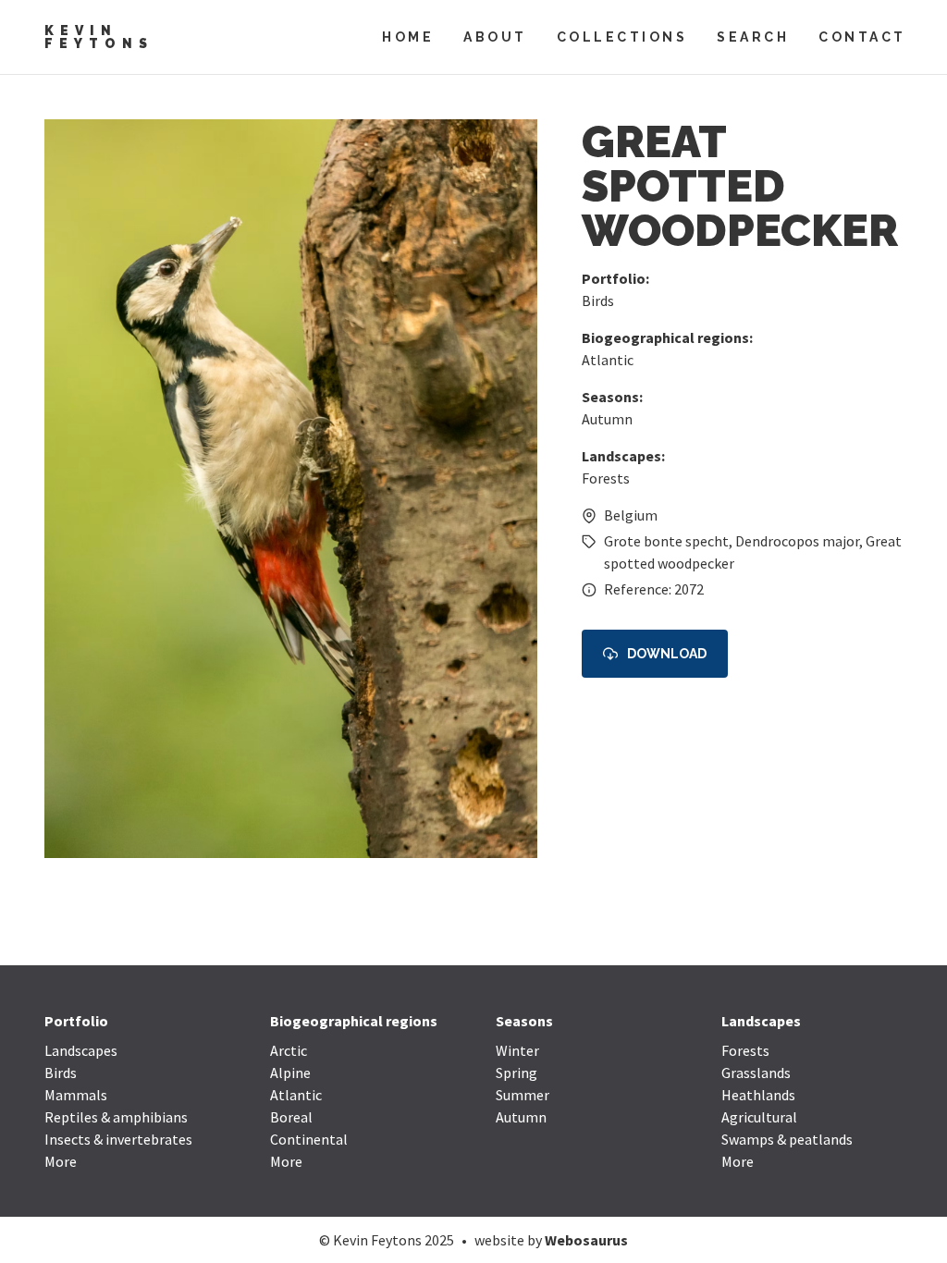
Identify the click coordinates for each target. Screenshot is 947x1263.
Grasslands (756, 1072)
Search (753, 37)
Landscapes (80, 1050)
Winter (517, 1050)
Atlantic (607, 359)
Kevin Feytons (99, 37)
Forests (606, 478)
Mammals (75, 1094)
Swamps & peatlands (787, 1139)
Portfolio (76, 1021)
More (60, 1161)
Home (408, 37)
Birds (598, 300)
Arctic (288, 1050)
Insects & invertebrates (118, 1139)
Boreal (291, 1117)
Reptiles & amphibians (116, 1117)
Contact (862, 37)
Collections (622, 37)
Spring (516, 1072)
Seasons (524, 1021)
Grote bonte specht (666, 541)
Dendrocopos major (797, 541)
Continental (309, 1139)
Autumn (607, 419)
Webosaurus (586, 1240)
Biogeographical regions (353, 1021)
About (495, 37)
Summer (522, 1094)
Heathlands (758, 1094)
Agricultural (759, 1117)
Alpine (290, 1072)
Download (667, 653)
